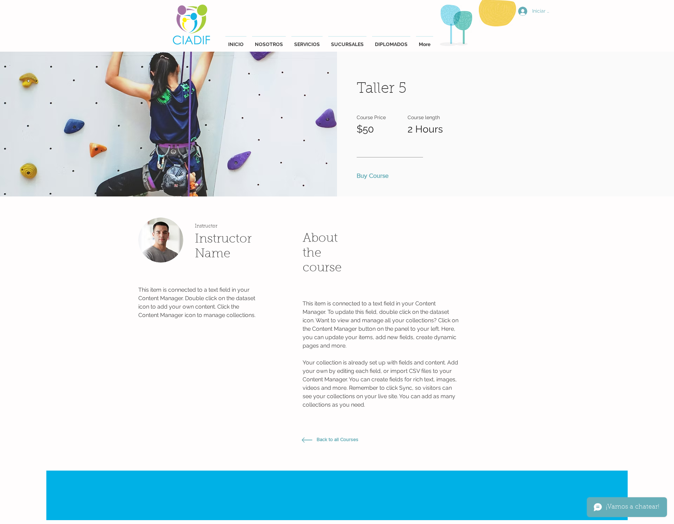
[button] (374, 176)
